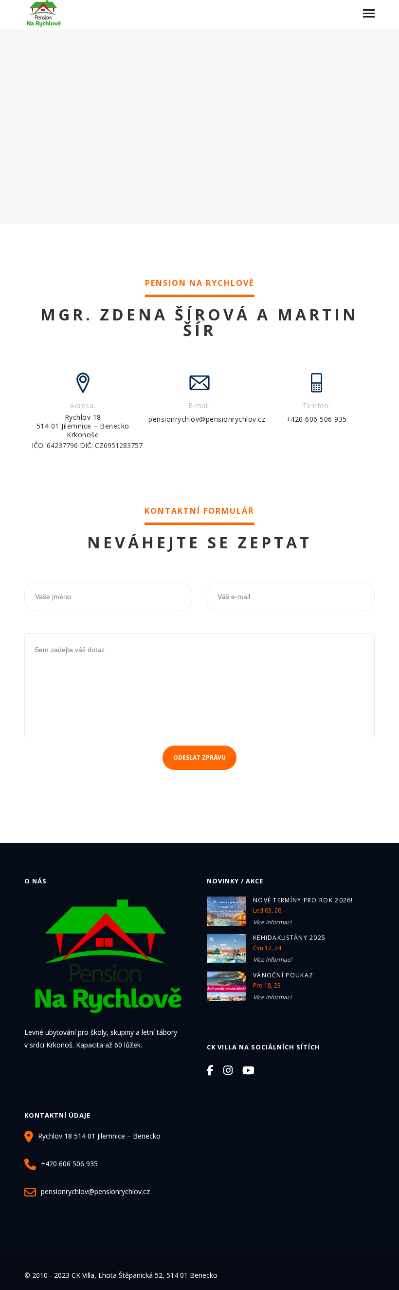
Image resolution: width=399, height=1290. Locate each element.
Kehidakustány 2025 (289, 937)
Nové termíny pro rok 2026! (303, 900)
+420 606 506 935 (316, 419)
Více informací (272, 922)
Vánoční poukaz (283, 975)
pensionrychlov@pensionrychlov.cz (206, 419)
